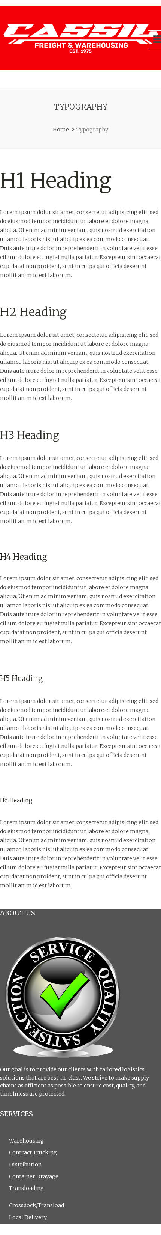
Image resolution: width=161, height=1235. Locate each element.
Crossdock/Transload (36, 1205)
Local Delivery (28, 1217)
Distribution (25, 1164)
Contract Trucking (33, 1152)
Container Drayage (33, 1176)
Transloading (26, 1188)
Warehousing (26, 1140)
